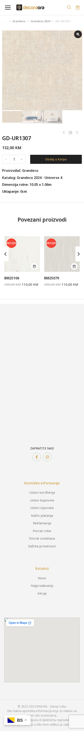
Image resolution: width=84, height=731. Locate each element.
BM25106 (11, 278)
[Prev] (64, 132)
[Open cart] (77, 7)
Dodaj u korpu (56, 159)
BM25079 (51, 278)
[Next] (76, 132)
